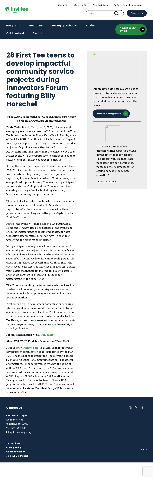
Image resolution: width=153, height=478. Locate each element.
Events (37, 33)
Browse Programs (109, 113)
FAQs (117, 5)
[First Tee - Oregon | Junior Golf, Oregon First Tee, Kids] (22, 9)
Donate (135, 13)
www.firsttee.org (28, 347)
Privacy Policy (13, 447)
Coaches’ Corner (15, 451)
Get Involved (15, 33)
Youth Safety (100, 5)
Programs (13, 26)
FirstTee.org (46, 334)
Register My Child (128, 29)
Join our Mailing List (17, 455)
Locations (36, 26)
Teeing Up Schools (64, 25)
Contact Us (80, 5)
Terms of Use (13, 443)
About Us (63, 5)
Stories (90, 25)
